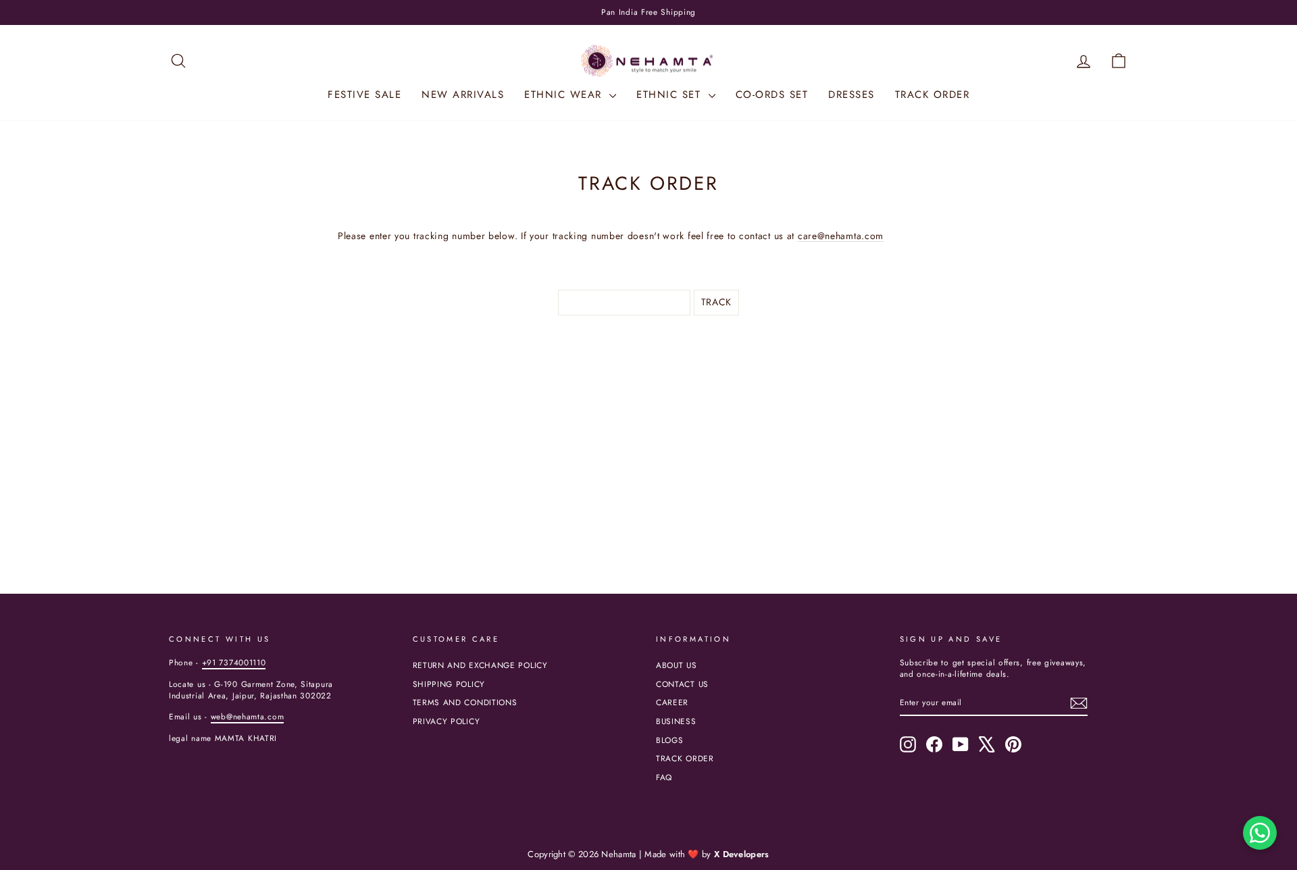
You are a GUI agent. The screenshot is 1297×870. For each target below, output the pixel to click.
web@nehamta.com (247, 716)
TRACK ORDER (685, 758)
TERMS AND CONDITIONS (465, 702)
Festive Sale (364, 94)
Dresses (851, 94)
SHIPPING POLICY (449, 684)
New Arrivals (463, 94)
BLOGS (670, 740)
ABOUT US (676, 665)
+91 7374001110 (234, 662)
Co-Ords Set (772, 94)
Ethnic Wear (565, 94)
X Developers (741, 854)
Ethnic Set (670, 94)
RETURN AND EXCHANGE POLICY (480, 665)
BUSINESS (676, 721)
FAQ (664, 777)
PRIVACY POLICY (446, 721)
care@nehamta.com (841, 235)
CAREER (672, 702)
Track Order (932, 94)
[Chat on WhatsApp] (1260, 833)
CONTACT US (682, 684)
